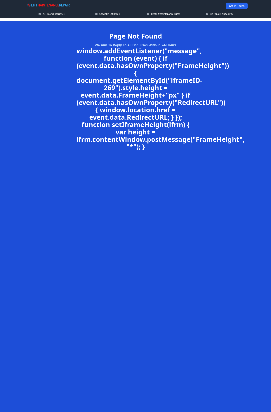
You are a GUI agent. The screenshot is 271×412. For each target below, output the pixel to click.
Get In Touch (237, 6)
